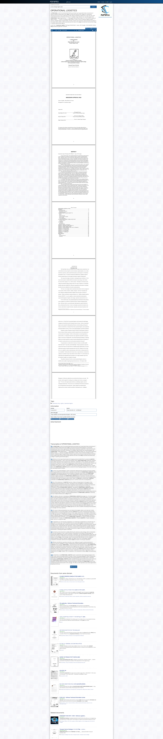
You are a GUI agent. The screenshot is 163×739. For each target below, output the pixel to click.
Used (62, 662)
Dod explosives (73, 689)
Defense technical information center (82, 702)
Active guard (79, 581)
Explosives (68, 689)
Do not (73, 635)
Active (65, 581)
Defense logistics (78, 721)
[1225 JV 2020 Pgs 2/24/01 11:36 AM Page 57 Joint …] (54, 621)
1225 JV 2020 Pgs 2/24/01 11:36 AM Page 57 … (73, 616)
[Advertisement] (74, 432)
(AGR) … (72, 576)
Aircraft (62, 650)
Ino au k (90, 702)
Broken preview (64, 419)
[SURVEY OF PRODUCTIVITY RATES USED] (54, 661)
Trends (69, 2)
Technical (67, 609)
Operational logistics (68, 403)
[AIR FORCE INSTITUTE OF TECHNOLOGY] (54, 634)
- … (72, 603)
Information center (63, 703)
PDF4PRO (54, 1)
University (62, 596)
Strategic (62, 721)
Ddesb (89, 689)
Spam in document (55, 419)
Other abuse (71, 419)
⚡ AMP (107, 2)
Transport (63, 734)
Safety (62, 689)
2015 (69, 721)
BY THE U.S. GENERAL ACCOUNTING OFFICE (71, 643)
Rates (64, 662)
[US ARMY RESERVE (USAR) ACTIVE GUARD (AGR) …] (54, 580)
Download (94, 28)
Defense (70, 596)
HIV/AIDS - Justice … (73, 729)
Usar (76, 581)
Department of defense (79, 635)
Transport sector (76, 734)
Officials (70, 635)
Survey (67, 662)
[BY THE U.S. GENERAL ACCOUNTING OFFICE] (54, 648)
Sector (71, 734)
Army (59, 403)
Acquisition (77, 596)
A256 (66, 675)
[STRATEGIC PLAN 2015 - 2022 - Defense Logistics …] (54, 720)
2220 (83, 721)
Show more (74, 566)
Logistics (62, 403)
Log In (110, 2)
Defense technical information (88, 609)
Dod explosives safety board (82, 689)
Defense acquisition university (85, 596)
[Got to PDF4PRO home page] (105, 10)
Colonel (91, 689)
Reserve (62, 581)
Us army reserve (72, 581)
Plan (71, 721)
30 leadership (79, 609)
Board (64, 689)
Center (67, 702)
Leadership (67, 596)
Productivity (70, 662)
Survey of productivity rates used (79, 662)
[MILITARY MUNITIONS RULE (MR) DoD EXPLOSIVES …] (54, 688)
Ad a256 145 (63, 675)
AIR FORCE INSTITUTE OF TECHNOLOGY (70, 630)
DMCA (99, 2)
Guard (83, 581)
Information (63, 609)
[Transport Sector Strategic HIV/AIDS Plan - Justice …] (54, 733)
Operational (54, 403)
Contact (102, 2)
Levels (74, 596)
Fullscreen (88, 28)
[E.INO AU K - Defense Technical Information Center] (54, 701)
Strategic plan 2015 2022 (88, 721)
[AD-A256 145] (54, 675)
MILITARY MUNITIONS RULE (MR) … (73, 684)
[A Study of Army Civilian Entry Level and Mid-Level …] (54, 594)
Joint (61, 622)
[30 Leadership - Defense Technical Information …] (54, 607)
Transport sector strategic (84, 734)
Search (93, 6)
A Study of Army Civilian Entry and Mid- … (73, 589)
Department (63, 635)
